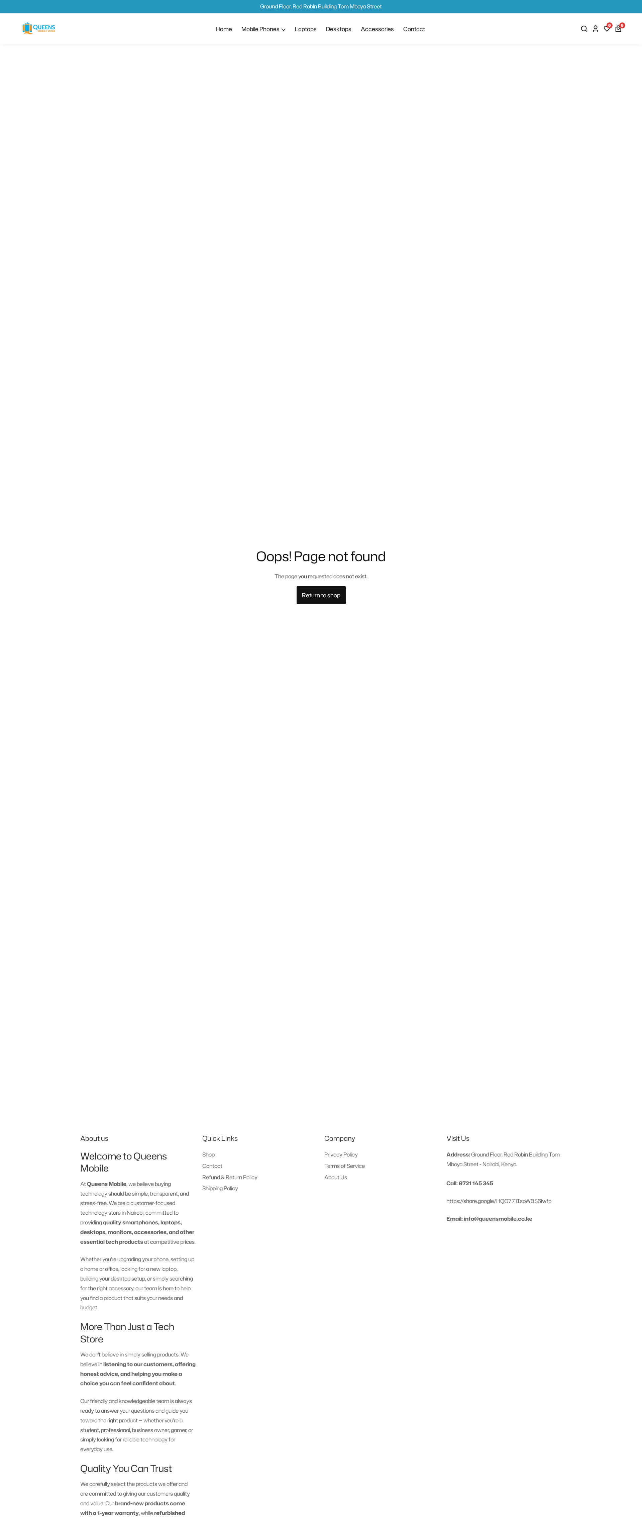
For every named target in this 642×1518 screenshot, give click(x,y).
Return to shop (321, 595)
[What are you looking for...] (585, 28)
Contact (414, 29)
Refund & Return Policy (229, 1177)
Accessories (377, 29)
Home (224, 29)
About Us (335, 1177)
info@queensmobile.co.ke (498, 1218)
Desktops (338, 29)
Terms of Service (344, 1166)
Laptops (306, 29)
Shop (208, 1154)
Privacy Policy (341, 1154)
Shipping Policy (220, 1188)
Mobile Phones (260, 29)
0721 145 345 (476, 1183)
